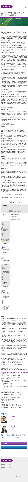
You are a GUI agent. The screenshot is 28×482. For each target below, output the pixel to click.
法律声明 (3, 464)
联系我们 (4, 447)
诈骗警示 (3, 467)
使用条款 (10, 467)
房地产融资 (17, 437)
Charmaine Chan (10, 364)
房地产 (2, 437)
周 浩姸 (12, 426)
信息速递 (4, 443)
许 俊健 (12, 417)
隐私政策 (10, 464)
